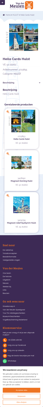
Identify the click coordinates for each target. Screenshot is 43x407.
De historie (7, 276)
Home (8, 15)
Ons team (7, 273)
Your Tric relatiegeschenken (14, 313)
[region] (21, 386)
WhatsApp (12, 361)
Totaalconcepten (10, 253)
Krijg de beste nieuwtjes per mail (21, 355)
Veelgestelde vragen (11, 260)
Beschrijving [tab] (8, 82)
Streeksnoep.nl (9, 306)
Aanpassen (21, 396)
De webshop (8, 250)
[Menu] (2, 2)
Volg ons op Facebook (17, 345)
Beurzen (6, 293)
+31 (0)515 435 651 (15, 340)
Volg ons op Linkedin (16, 350)
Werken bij (7, 286)
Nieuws (5, 283)
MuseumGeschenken (11, 316)
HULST (15, 15)
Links (4, 290)
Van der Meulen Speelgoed (14, 310)
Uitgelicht (6, 280)
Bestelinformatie (9, 256)
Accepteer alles (21, 390)
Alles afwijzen (21, 402)
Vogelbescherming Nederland (15, 320)
